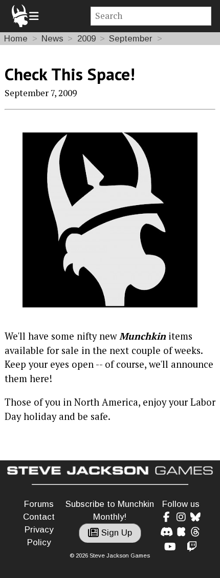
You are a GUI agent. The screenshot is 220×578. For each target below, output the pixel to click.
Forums (39, 504)
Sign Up (115, 533)
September (130, 38)
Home (16, 38)
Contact (39, 517)
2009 (86, 38)
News (52, 38)
